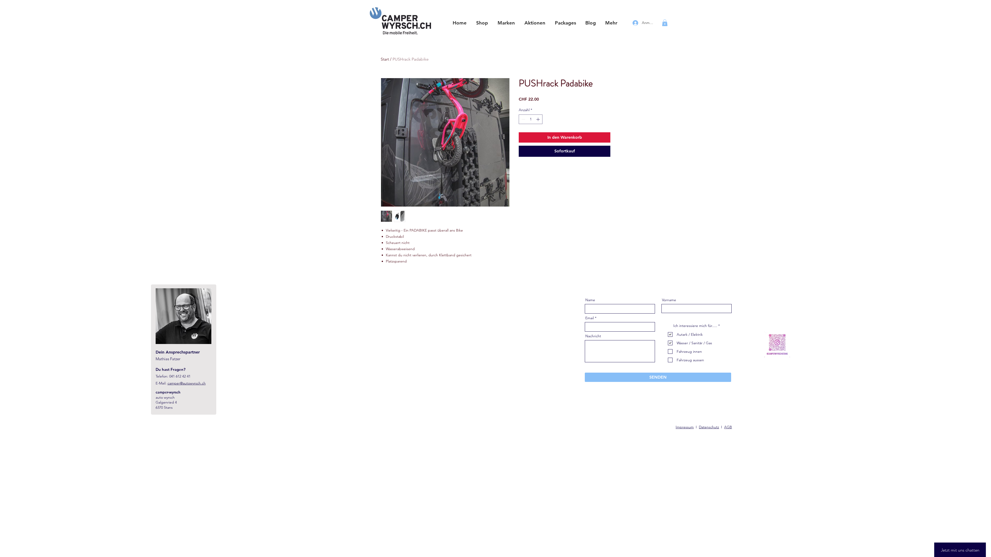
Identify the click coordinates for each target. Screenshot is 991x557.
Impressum (685, 427)
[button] (506, 23)
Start (385, 59)
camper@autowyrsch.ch (186, 383)
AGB (728, 427)
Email (589, 318)
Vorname (669, 300)
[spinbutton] (530, 119)
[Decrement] (523, 119)
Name (590, 300)
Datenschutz (709, 427)
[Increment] (538, 119)
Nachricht (593, 336)
